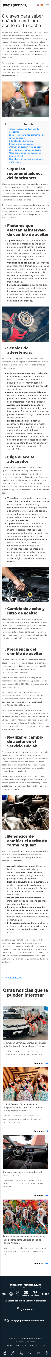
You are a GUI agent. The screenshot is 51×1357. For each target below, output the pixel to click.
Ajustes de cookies (36, 1345)
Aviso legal (21, 1345)
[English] (38, 5)
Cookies (9, 1345)
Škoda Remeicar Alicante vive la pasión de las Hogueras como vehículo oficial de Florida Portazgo (24, 1239)
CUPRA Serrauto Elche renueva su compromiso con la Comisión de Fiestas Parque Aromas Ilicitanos (23, 1107)
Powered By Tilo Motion (26, 1342)
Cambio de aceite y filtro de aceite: (26, 147)
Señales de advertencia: (21, 141)
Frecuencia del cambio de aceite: (25, 150)
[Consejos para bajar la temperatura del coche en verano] (25, 1152)
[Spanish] (42, 5)
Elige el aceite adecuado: (21, 144)
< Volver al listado (12, 977)
